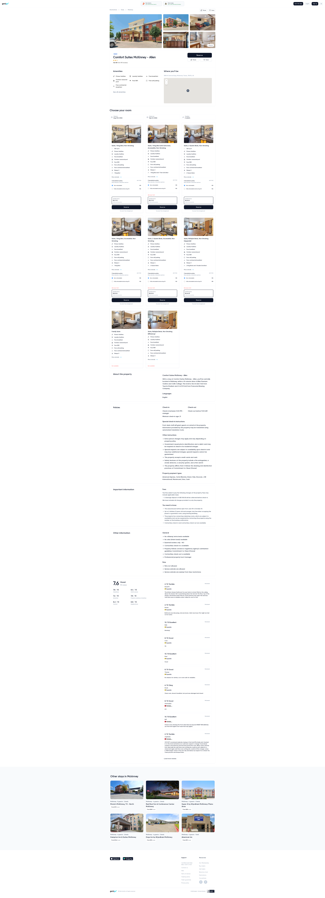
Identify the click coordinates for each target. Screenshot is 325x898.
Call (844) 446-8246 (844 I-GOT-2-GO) (186, 863)
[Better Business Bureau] (211, 891)
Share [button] (204, 10)
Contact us (184, 867)
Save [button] (213, 10)
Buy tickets (202, 866)
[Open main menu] (321, 3)
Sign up (315, 3)
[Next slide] (138, 134)
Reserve (200, 55)
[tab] (151, 3)
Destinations (202, 875)
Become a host (203, 872)
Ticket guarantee (186, 879)
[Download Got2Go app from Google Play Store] (128, 859)
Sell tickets (202, 869)
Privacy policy (185, 883)
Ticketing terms (185, 876)
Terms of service (185, 873)
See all (119, 92)
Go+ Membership (204, 863)
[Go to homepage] (5, 4)
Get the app (298, 3)
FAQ (182, 870)
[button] (321, 3)
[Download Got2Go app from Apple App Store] (115, 859)
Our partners (202, 878)
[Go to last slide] (114, 134)
